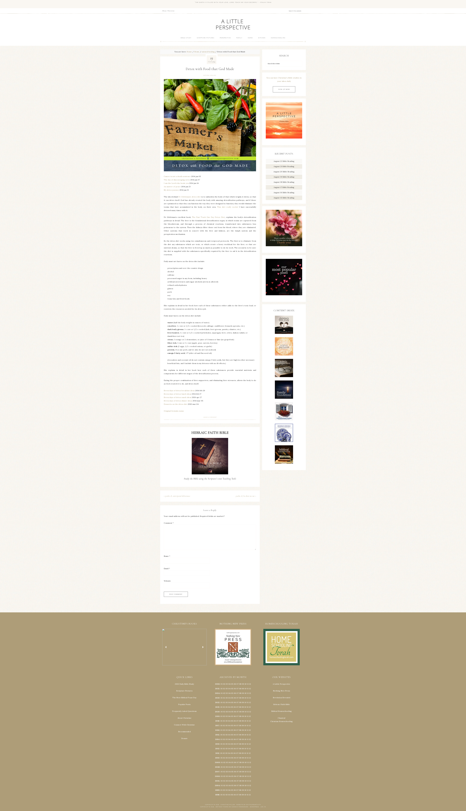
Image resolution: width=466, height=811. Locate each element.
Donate (184, 738)
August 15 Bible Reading (284, 198)
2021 (217, 707)
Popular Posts (184, 704)
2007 (217, 772)
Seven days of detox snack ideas (177, 397)
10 (245, 689)
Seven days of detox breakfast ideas (179, 390)
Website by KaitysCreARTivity (248, 804)
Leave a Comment (210, 417)
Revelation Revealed (281, 698)
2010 (217, 758)
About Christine (184, 718)
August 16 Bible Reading (284, 192)
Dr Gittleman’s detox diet (189, 197)
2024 (217, 693)
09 (243, 689)
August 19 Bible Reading (284, 177)
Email (167, 568)
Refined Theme (222, 806)
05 (232, 684)
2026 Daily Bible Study (184, 684)
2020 (217, 712)
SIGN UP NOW (284, 89)
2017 (217, 725)
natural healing (209, 75)
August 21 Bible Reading (284, 166)
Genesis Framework (240, 806)
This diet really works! (227, 207)
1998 (217, 795)
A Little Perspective (233, 24)
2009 (217, 762)
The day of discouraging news (177, 180)
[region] (184, 647)
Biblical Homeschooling (281, 711)
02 (224, 684)
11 (248, 689)
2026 (217, 684)
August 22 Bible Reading (284, 161)
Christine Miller (228, 804)
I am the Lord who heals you (176, 183)
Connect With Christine (184, 725)
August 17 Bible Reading (284, 187)
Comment (169, 523)
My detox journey (171, 190)
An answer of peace (172, 187)
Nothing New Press (281, 691)
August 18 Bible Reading (284, 182)
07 (238, 684)
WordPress (254, 806)
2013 (217, 744)
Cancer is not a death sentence (177, 176)
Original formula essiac (174, 411)
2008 (217, 767)
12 (250, 689)
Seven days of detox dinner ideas (178, 401)
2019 (217, 716)
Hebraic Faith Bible (281, 704)
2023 (217, 698)
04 (229, 684)
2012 (217, 749)
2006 (217, 776)
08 (240, 684)
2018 (217, 721)
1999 (217, 790)
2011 (217, 753)
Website (167, 581)
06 (235, 684)
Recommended (184, 732)
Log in (263, 806)
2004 (217, 785)
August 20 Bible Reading (284, 172)
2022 (217, 702)
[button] (184, 647)
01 (222, 684)
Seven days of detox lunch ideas (177, 394)
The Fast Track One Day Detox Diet (208, 217)
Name (167, 556)
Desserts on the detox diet (175, 404)
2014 (217, 739)
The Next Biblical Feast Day (184, 698)
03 (227, 684)
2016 (217, 730)
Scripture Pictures (184, 691)
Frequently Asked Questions (184, 711)
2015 (217, 735)
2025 (217, 689)
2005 (217, 781)
